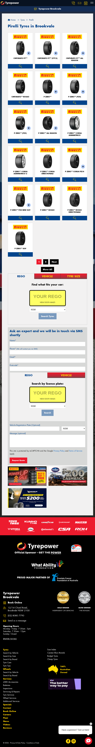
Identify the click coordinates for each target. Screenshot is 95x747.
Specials (7, 704)
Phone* (23, 348)
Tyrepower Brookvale (49, 8)
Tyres (5, 649)
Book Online (9, 711)
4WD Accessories (10, 682)
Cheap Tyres (52, 659)
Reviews (7, 728)
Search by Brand (10, 659)
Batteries (6, 685)
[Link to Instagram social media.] (73, 741)
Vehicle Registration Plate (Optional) (25, 425)
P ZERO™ (47, 97)
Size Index (51, 649)
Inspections (7, 688)
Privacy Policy (59, 451)
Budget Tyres (52, 656)
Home (13, 20)
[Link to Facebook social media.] (68, 741)
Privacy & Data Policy (17, 743)
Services (7, 678)
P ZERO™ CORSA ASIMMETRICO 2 (20, 173)
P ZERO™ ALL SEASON (47, 133)
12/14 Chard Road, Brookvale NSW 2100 (19, 609)
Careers (7, 714)
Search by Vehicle (10, 653)
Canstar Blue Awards (56, 652)
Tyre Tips (7, 665)
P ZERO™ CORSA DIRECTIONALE (47, 173)
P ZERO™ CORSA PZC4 (74, 172)
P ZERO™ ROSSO (47, 210)
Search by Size (9, 656)
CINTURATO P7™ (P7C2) (47, 58)
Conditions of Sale (32, 743)
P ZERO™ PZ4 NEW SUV (20, 210)
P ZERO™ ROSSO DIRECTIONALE (75, 211)
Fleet (5, 718)
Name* (13, 340)
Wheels (7, 669)
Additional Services (11, 701)
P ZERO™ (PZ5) (20, 133)
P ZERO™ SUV (20, 249)
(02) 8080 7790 (16, 615)
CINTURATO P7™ (20, 58)
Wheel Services (9, 698)
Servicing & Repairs (11, 691)
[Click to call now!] (73, 3)
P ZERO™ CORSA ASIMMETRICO (75, 134)
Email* (12, 357)
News (6, 721)
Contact (7, 708)
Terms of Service (75, 451)
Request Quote (18, 460)
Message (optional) (18, 433)
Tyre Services (8, 695)
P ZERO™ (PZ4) (74, 97)
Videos (6, 724)
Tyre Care (7, 662)
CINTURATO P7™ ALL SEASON (74, 59)
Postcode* (14, 365)
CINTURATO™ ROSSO (20, 97)
